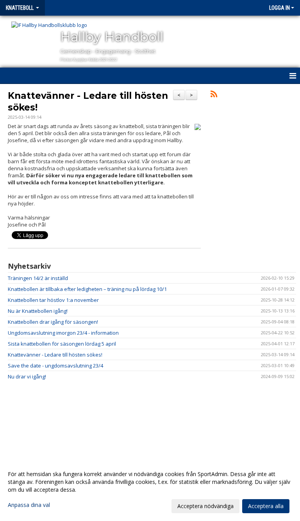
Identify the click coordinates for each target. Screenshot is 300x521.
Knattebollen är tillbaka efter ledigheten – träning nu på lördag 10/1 (87, 289)
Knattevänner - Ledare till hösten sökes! (55, 354)
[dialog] (150, 490)
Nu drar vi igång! (27, 376)
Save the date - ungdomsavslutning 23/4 (55, 365)
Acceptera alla (266, 506)
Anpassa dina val (29, 505)
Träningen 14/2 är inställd (38, 278)
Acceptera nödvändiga (205, 506)
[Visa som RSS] (214, 95)
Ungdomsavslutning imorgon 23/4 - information (63, 332)
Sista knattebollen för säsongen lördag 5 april (62, 343)
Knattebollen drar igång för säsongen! (53, 321)
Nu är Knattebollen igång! (38, 310)
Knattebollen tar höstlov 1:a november (53, 299)
